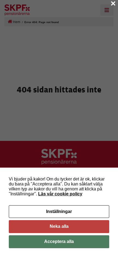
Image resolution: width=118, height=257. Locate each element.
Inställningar (59, 211)
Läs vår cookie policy (60, 194)
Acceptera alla (59, 241)
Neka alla (59, 226)
